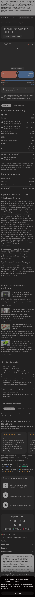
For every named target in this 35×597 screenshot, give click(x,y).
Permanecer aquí (17, 593)
